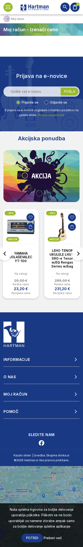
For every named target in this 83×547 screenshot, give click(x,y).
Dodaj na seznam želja (30, 217)
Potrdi (32, 538)
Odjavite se (58, 102)
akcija (12, 239)
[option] (21, 253)
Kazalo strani (22, 455)
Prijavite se (30, 102)
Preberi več (53, 538)
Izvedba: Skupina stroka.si (51, 455)
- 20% (10, 213)
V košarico (30, 227)
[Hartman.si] (14, 334)
